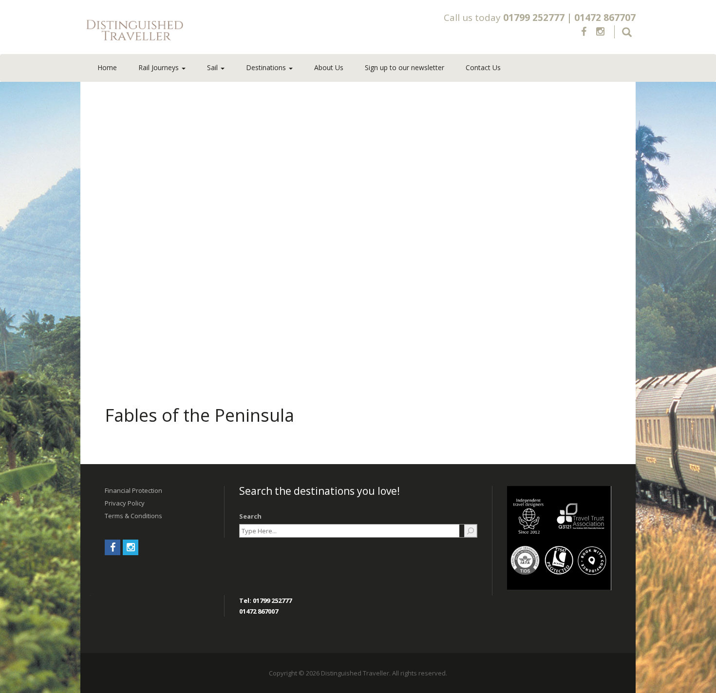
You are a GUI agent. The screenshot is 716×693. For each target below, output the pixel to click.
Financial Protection (133, 490)
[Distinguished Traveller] (192, 30)
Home (107, 67)
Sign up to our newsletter (404, 67)
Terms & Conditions (133, 515)
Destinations (267, 67)
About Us (328, 67)
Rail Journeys (159, 67)
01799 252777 (534, 17)
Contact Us (483, 67)
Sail (213, 67)
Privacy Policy (125, 503)
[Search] (470, 530)
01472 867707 (605, 17)
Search (250, 516)
